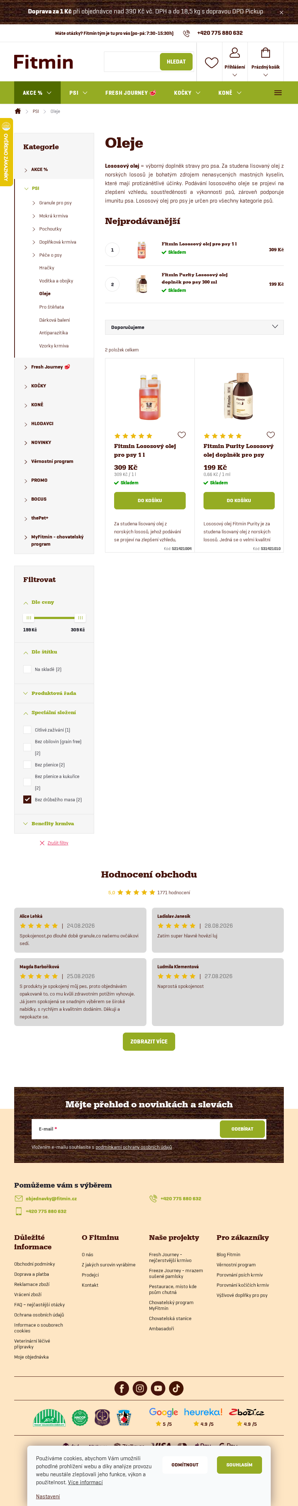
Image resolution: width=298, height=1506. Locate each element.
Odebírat (242, 1129)
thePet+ (39, 518)
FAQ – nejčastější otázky (39, 1304)
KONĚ (37, 405)
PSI (35, 188)
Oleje (45, 293)
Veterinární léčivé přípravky (32, 1344)
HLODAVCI (42, 423)
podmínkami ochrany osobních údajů (134, 1147)
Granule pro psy (55, 202)
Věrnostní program (52, 461)
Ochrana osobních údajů (39, 1315)
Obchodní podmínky (34, 1264)
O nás (87, 1254)
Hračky (46, 267)
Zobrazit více (149, 1041)
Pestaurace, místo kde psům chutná (173, 1289)
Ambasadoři (161, 1328)
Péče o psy (50, 255)
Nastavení (48, 1496)
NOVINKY (41, 442)
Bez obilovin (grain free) (58, 747)
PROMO (39, 480)
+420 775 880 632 (181, 1199)
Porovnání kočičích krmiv (243, 1285)
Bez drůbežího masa (57, 799)
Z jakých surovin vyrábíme (109, 1264)
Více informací (85, 1482)
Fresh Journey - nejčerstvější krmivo (170, 1257)
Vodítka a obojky (56, 281)
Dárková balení (54, 320)
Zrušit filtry (58, 843)
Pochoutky (50, 229)
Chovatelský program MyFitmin (171, 1305)
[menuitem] (37, 93)
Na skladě (47, 669)
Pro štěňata (51, 307)
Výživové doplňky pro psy (242, 1295)
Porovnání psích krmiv (240, 1275)
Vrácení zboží (27, 1294)
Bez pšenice (49, 765)
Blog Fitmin (228, 1254)
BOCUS (39, 499)
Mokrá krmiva (53, 216)
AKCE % (39, 169)
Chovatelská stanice (170, 1318)
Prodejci (90, 1275)
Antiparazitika (53, 332)
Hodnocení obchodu (149, 874)
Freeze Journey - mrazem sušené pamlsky (176, 1273)
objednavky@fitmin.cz (51, 1199)
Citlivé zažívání (52, 730)
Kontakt (90, 1285)
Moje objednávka (31, 1357)
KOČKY (38, 386)
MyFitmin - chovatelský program (57, 540)
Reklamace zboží (31, 1284)
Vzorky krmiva (54, 346)
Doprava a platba (31, 1274)
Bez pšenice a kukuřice (57, 782)
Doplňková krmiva (57, 242)
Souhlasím (239, 1465)
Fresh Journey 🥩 (50, 367)
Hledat (176, 61)
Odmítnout (185, 1465)
